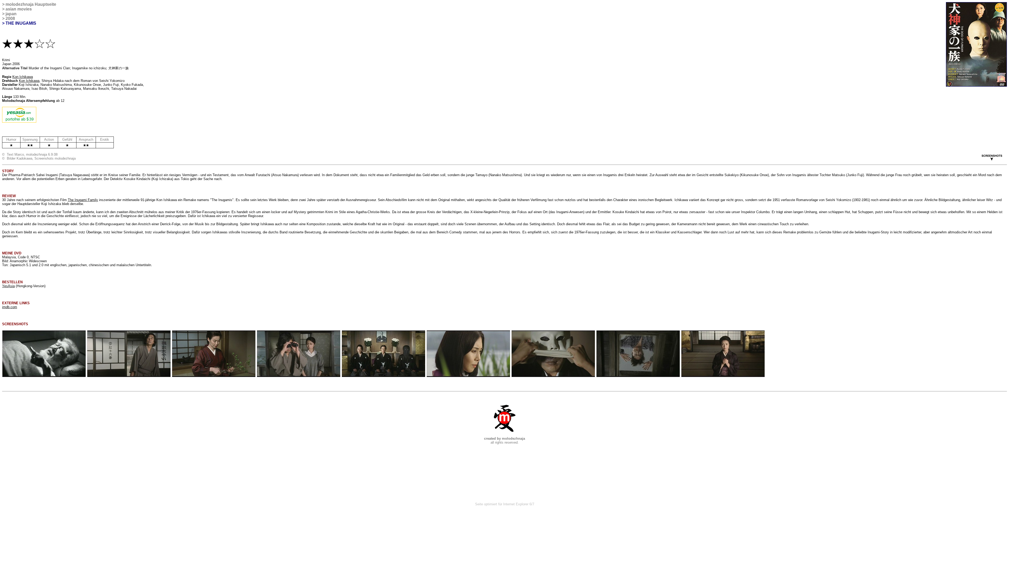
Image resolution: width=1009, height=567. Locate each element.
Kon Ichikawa (22, 77)
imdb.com (9, 307)
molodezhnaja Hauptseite (31, 4)
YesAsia (8, 286)
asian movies (19, 9)
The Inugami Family (83, 200)
